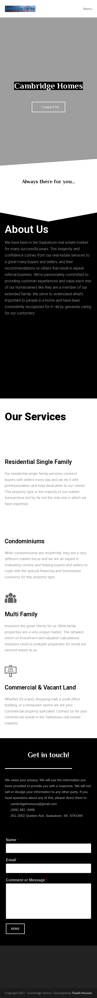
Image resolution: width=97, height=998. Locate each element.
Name (12, 840)
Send (15, 928)
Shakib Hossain (82, 993)
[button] (48, 107)
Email (12, 860)
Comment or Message (26, 880)
